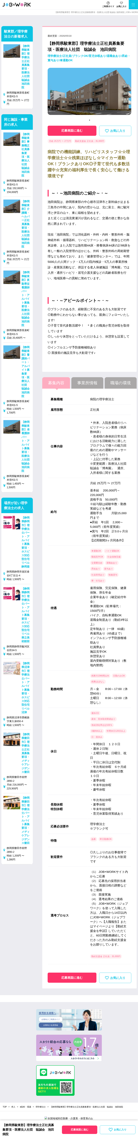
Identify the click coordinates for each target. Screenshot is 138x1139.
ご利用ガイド (108, 6)
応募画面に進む (72, 130)
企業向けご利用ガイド (50, 1019)
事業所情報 (87, 383)
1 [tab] (89, 120)
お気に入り (121, 6)
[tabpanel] (89, 93)
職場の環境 (120, 383)
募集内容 (56, 383)
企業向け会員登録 (50, 1025)
